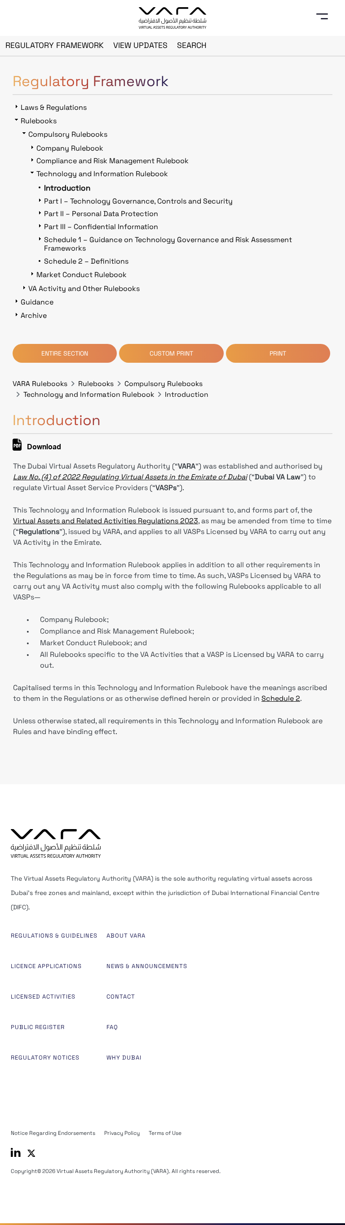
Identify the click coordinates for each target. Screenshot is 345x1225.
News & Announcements (146, 966)
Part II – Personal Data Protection (101, 213)
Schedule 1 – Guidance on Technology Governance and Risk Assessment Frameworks (168, 243)
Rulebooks (96, 383)
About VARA (126, 935)
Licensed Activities (43, 996)
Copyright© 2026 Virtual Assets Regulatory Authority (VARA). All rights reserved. (116, 1171)
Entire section (64, 353)
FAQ (112, 1027)
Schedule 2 (280, 698)
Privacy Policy (122, 1133)
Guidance (37, 302)
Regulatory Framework (54, 45)
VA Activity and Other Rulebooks (84, 288)
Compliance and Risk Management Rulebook (112, 160)
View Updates (140, 45)
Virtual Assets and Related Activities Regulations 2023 (105, 521)
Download (43, 448)
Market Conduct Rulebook (81, 274)
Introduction (186, 394)
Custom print (171, 353)
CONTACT (120, 996)
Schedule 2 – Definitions (86, 261)
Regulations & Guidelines (54, 935)
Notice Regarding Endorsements (53, 1133)
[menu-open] (325, 17)
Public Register (38, 1027)
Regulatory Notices (45, 1057)
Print (278, 353)
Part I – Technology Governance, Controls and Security (138, 201)
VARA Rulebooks (40, 383)
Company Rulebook (69, 148)
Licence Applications (46, 966)
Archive (34, 315)
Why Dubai (124, 1057)
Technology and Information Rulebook (88, 394)
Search (192, 45)
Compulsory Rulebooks (163, 383)
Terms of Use (165, 1133)
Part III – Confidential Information (101, 226)
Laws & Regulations (54, 107)
